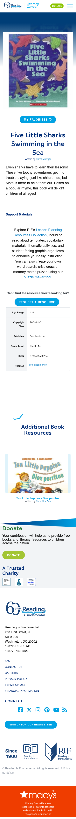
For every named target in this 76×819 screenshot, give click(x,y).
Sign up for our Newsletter (31, 724)
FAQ (7, 661)
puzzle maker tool (37, 276)
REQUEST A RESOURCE (37, 302)
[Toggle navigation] (70, 6)
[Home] (15, 4)
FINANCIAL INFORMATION (22, 691)
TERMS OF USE (17, 685)
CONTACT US (15, 667)
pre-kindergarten (38, 364)
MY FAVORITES (36, 119)
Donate (13, 555)
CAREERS (11, 673)
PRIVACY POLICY (16, 679)
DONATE (57, 5)
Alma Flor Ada (43, 501)
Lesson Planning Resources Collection (38, 232)
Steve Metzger (43, 158)
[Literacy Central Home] (33, 4)
